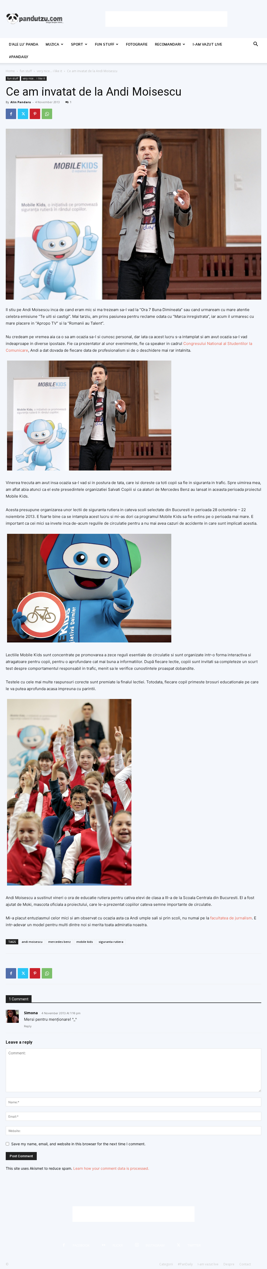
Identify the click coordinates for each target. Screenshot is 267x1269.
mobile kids (84, 942)
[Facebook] (11, 114)
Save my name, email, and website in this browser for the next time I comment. (78, 1144)
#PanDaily (18, 57)
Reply (28, 1026)
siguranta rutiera (111, 942)
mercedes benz (59, 942)
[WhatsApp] (47, 114)
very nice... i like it (49, 71)
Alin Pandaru (20, 102)
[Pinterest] (35, 114)
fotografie (137, 44)
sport (77, 44)
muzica (52, 44)
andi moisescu (32, 942)
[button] (255, 44)
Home (10, 71)
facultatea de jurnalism (230, 917)
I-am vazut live (207, 44)
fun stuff (104, 44)
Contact (245, 1264)
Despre (228, 1264)
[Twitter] (23, 114)
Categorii (166, 1264)
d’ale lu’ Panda (23, 44)
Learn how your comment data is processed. (111, 1168)
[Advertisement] (166, 19)
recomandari (168, 44)
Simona (31, 1012)
